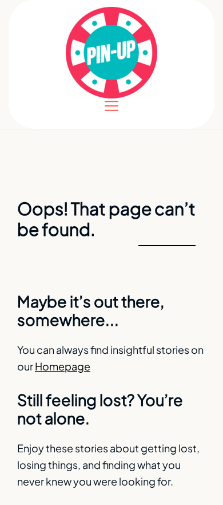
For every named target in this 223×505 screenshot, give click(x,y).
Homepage (62, 366)
